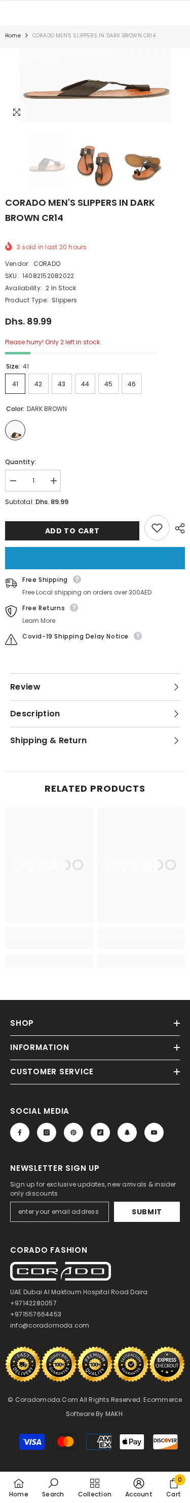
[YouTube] (154, 1132)
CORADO (46, 263)
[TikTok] (100, 1132)
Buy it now (95, 558)
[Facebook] (19, 1132)
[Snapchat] (127, 1132)
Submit (147, 1212)
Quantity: (20, 462)
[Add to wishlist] (157, 527)
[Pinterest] (73, 1132)
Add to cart (72, 531)
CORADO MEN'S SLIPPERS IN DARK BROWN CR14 (80, 210)
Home (13, 35)
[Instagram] (46, 1132)
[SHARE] (177, 528)
